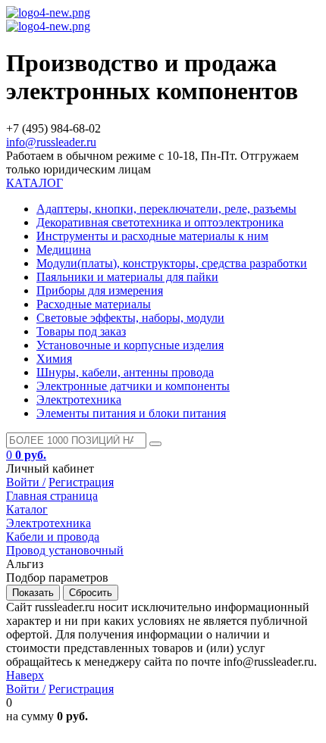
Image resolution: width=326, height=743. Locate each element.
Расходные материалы (93, 304)
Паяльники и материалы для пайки (127, 276)
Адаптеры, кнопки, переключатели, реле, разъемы (166, 208)
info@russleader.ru (51, 142)
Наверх (25, 675)
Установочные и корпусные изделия (130, 345)
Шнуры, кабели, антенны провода (125, 372)
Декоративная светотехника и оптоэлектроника (160, 222)
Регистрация (81, 482)
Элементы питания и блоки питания (131, 413)
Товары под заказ (81, 331)
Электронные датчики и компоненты (133, 385)
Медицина (63, 249)
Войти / (25, 482)
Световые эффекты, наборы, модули (130, 317)
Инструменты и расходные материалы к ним (152, 235)
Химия (54, 358)
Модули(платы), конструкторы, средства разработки (171, 263)
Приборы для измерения (99, 290)
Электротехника (78, 399)
